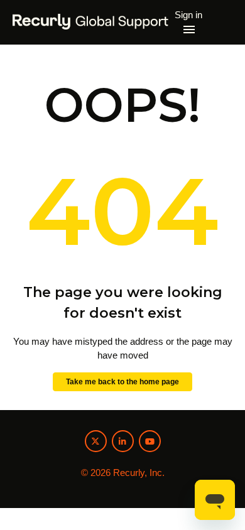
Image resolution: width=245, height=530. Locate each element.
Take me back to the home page (122, 381)
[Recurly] (91, 22)
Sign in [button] (188, 14)
